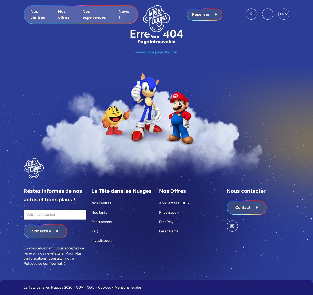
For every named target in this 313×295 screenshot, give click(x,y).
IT (284, 32)
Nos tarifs (99, 212)
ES (284, 27)
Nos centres (101, 203)
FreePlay (166, 222)
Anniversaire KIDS (174, 203)
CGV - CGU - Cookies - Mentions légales (109, 287)
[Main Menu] (267, 14)
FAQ (94, 231)
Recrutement (101, 222)
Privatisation (169, 212)
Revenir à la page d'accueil (156, 52)
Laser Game (168, 231)
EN (283, 22)
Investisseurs (101, 240)
